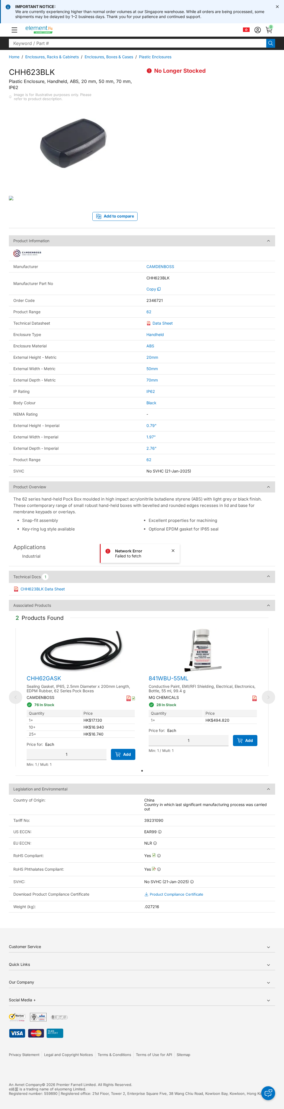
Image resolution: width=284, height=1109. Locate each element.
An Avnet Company (25, 1084)
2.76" (151, 448)
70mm (152, 380)
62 (148, 312)
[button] (14, 30)
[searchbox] (137, 43)
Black (151, 402)
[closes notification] (277, 6)
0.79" (151, 425)
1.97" (151, 436)
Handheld (155, 334)
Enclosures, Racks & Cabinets (52, 56)
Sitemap (183, 1054)
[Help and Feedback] (268, 1093)
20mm (152, 357)
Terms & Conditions (114, 1054)
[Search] (270, 43)
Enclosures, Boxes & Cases (109, 56)
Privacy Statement (24, 1054)
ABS (150, 345)
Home (14, 56)
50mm (152, 368)
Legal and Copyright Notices (68, 1054)
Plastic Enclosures (155, 56)
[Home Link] (49, 30)
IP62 (150, 391)
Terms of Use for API (154, 1054)
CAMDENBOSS (160, 266)
